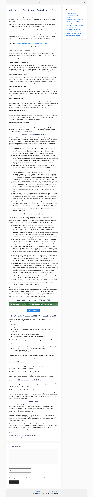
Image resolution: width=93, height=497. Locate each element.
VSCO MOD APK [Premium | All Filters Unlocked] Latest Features (74, 15)
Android (70, 2)
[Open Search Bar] (84, 2)
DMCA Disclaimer (53, 491)
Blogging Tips (40, 2)
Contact (38, 491)
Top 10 (47, 2)
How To (53, 2)
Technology (32, 2)
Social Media (78, 2)
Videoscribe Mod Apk (15, 434)
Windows (60, 2)
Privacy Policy (44, 491)
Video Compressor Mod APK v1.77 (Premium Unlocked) (31, 43)
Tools (12, 432)
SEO (65, 2)
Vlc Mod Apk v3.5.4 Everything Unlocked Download (22, 437)
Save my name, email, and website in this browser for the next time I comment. (32, 478)
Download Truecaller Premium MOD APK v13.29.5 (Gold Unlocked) (74, 21)
